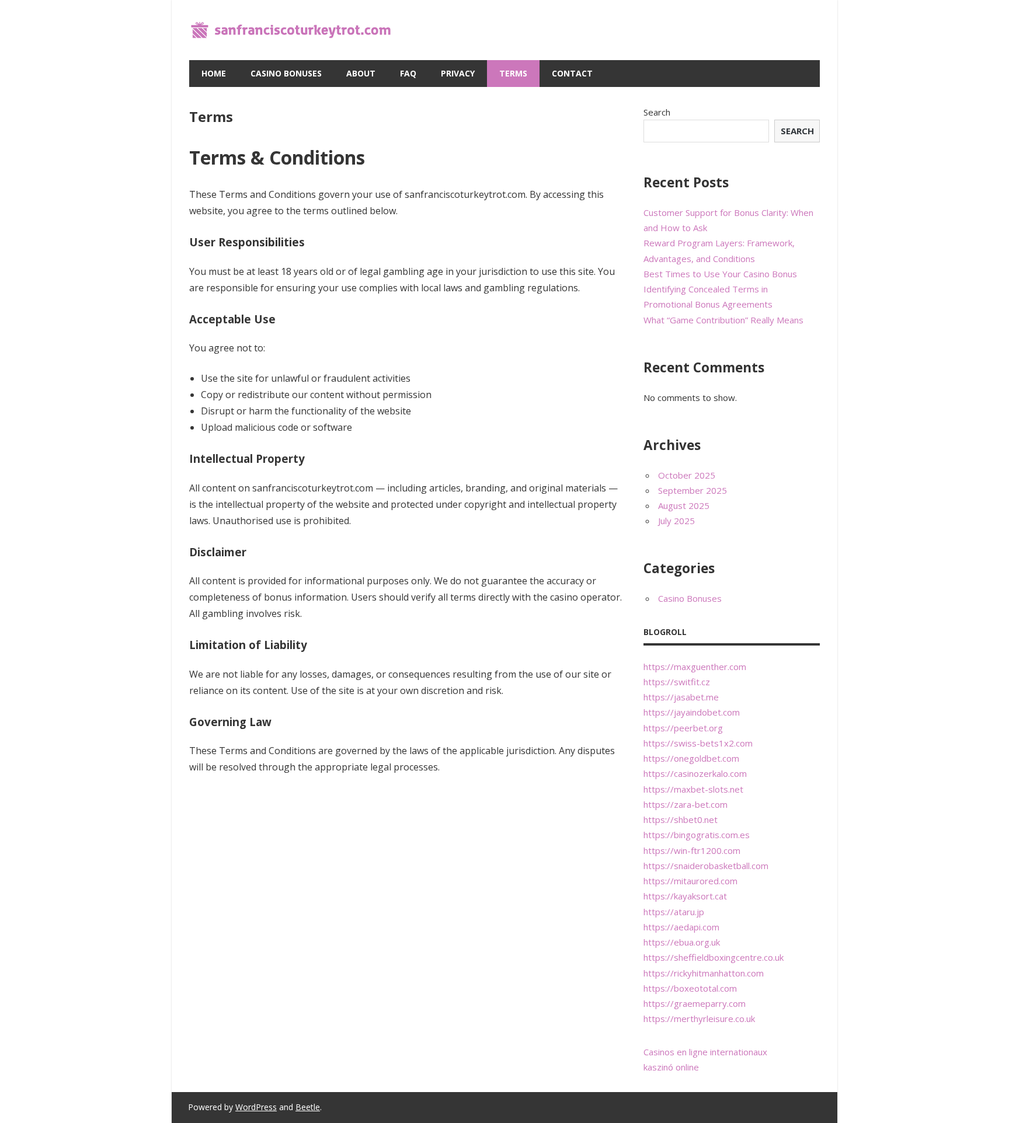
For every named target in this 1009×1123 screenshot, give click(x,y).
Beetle (307, 1106)
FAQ (408, 73)
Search (656, 112)
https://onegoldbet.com (691, 758)
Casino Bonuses (286, 73)
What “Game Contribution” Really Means (723, 320)
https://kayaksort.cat (685, 896)
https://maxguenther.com (694, 666)
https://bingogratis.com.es (696, 834)
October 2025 (686, 475)
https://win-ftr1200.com (691, 850)
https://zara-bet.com (685, 804)
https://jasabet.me (681, 697)
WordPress (256, 1106)
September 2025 (692, 490)
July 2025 (676, 520)
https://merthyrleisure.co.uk (699, 1018)
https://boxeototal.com (690, 988)
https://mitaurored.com (690, 881)
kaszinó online (671, 1067)
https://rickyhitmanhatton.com (703, 973)
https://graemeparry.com (694, 1003)
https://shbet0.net (680, 819)
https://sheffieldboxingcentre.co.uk (713, 957)
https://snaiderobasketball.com (705, 865)
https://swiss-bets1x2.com (698, 743)
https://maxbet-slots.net (693, 789)
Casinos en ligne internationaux (705, 1052)
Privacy (458, 73)
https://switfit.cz (676, 682)
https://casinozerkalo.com (695, 773)
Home (213, 73)
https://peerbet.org (683, 728)
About (360, 73)
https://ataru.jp (673, 912)
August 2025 (683, 505)
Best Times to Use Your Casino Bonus (720, 274)
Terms (513, 73)
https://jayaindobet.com (691, 712)
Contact (572, 73)
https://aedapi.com (681, 927)
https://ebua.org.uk (681, 942)
